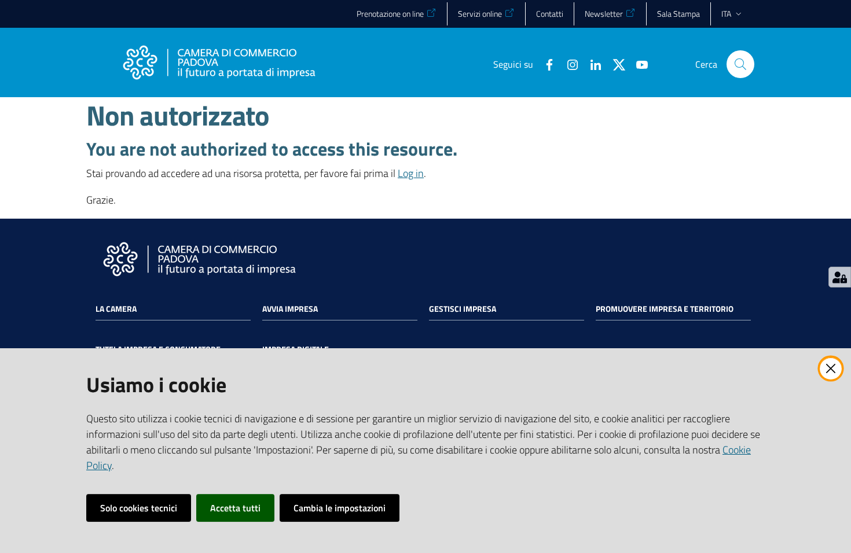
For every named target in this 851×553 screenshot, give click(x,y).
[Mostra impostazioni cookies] (839, 277)
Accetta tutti (235, 508)
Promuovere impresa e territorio (664, 309)
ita (726, 14)
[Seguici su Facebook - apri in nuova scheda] (544, 64)
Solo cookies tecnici (138, 508)
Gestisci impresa (462, 309)
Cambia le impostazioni (340, 508)
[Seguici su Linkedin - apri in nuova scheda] (591, 64)
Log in (411, 173)
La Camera (116, 309)
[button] (740, 64)
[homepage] (218, 64)
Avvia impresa (290, 309)
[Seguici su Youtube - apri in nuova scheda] (637, 64)
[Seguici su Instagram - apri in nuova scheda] (567, 64)
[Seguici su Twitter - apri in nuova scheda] (614, 64)
